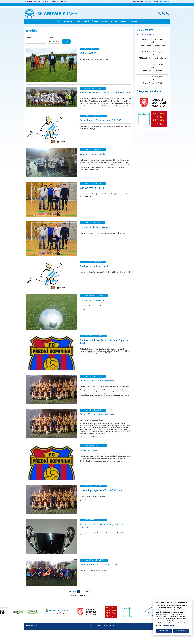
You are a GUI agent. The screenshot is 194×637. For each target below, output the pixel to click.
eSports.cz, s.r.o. (164, 1)
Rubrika (50, 38)
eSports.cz (110, 625)
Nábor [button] (114, 21)
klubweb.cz (149, 1)
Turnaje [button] (123, 21)
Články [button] (95, 21)
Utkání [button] (86, 21)
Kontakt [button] (104, 21)
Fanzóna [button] (133, 21)
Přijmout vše (164, 630)
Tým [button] (78, 21)
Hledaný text (30, 38)
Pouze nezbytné (181, 630)
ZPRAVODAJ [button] (68, 21)
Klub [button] (59, 21)
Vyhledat (66, 41)
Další (86, 591)
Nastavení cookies (32, 625)
